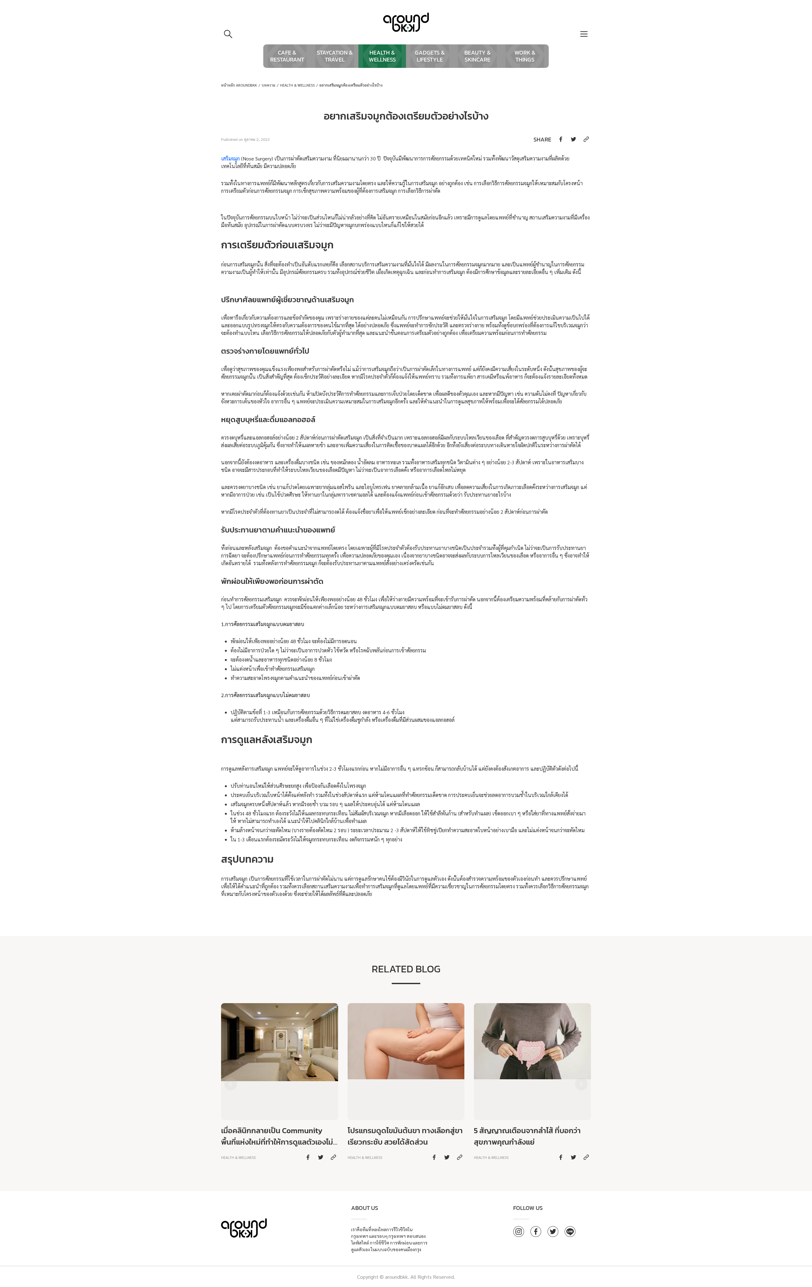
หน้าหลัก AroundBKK (239, 85)
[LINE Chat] (570, 1231)
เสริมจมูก (230, 158)
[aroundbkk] (406, 22)
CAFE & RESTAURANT (287, 56)
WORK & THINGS (524, 56)
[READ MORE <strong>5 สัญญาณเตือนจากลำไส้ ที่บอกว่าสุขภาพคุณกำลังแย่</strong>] (532, 1082)
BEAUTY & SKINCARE (477, 56)
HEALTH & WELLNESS (382, 56)
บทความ (268, 85)
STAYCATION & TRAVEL (335, 56)
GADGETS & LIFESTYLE (430, 56)
